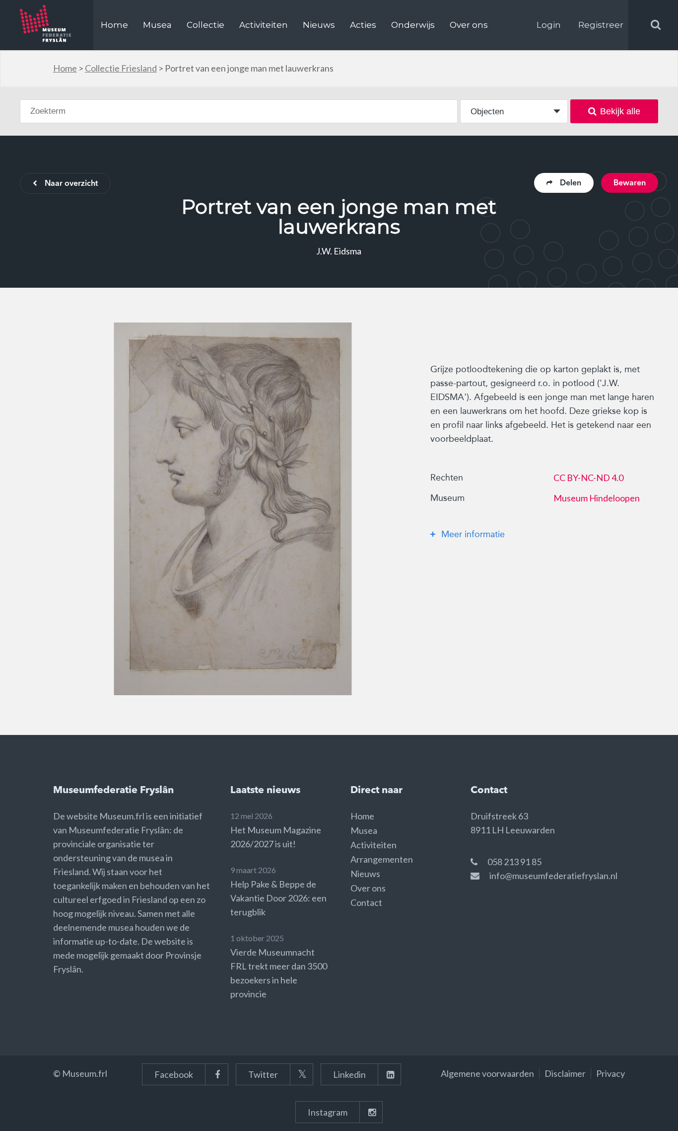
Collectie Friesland (121, 68)
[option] (232, 509)
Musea (157, 25)
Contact (366, 902)
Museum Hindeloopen (596, 497)
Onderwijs (413, 25)
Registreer (600, 25)
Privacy (610, 1073)
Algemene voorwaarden (487, 1073)
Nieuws (319, 25)
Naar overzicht (71, 184)
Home (114, 25)
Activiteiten (263, 25)
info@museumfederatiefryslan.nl (553, 875)
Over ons (469, 25)
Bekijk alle (620, 111)
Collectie (205, 25)
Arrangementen (381, 859)
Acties (363, 25)
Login (549, 25)
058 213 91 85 (514, 861)
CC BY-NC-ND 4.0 (588, 477)
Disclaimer (565, 1073)
